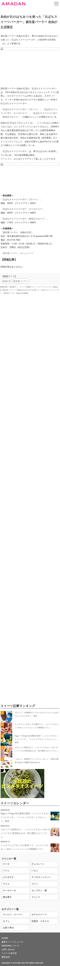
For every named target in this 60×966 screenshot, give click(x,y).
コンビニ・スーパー (13, 914)
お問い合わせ (8, 949)
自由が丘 (6, 280)
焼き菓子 (7, 897)
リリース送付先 (9, 953)
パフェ (6, 870)
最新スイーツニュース (12, 941)
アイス (6, 883)
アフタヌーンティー (41, 877)
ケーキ (6, 863)
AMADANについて (10, 945)
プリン (34, 883)
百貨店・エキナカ (40, 921)
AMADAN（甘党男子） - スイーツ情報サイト (17, 286)
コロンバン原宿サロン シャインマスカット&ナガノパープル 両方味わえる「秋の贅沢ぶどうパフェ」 (25, 833)
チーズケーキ (9, 890)
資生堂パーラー (21, 280)
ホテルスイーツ (39, 914)
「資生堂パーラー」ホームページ (17, 253)
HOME (4, 937)
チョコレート (38, 863)
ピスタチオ (8, 877)
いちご (34, 870)
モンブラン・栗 (39, 890)
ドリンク (35, 897)
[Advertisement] (30, 435)
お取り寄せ (8, 927)
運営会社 (5, 956)
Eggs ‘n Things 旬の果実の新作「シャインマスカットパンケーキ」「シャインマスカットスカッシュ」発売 (36, 739)
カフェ (6, 921)
